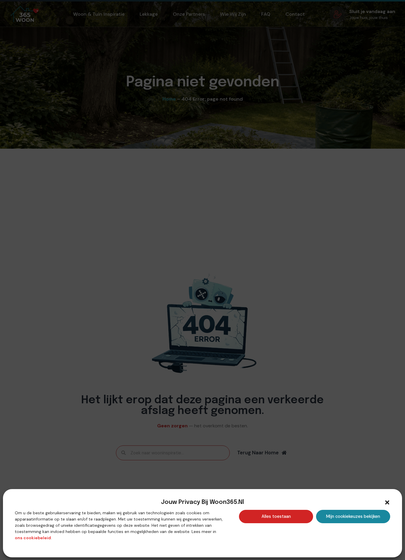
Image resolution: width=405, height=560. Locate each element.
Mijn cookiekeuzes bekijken (353, 516)
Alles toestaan (276, 516)
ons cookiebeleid (33, 537)
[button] (387, 502)
